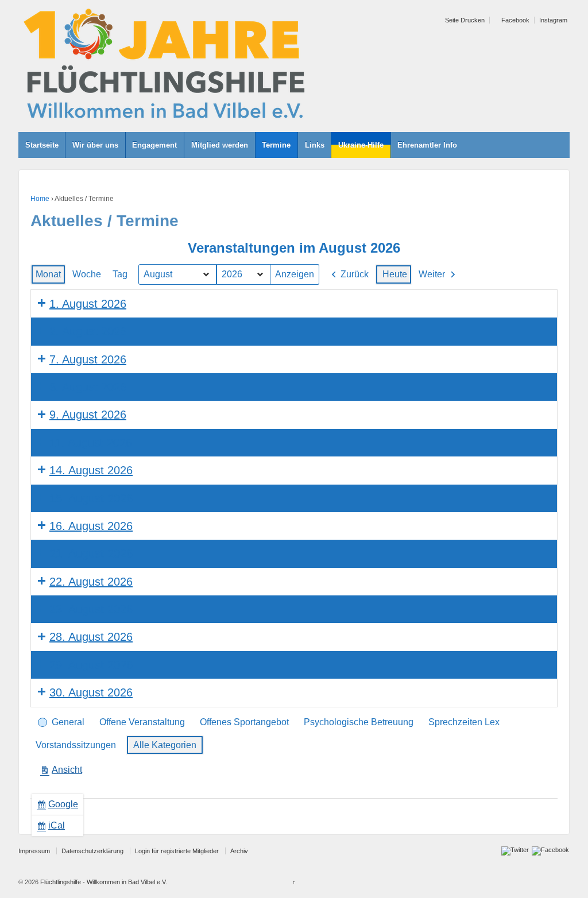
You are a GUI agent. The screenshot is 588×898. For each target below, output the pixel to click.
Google (59, 807)
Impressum (34, 850)
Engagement (154, 145)
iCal (53, 828)
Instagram (553, 20)
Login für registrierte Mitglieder (177, 850)
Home (39, 199)
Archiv (239, 850)
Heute (394, 274)
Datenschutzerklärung (92, 850)
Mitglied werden (219, 145)
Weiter (432, 274)
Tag (120, 274)
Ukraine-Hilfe (361, 145)
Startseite (42, 145)
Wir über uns (95, 145)
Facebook (514, 20)
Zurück (355, 274)
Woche (86, 274)
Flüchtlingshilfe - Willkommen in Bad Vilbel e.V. (102, 881)
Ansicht (63, 772)
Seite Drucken (464, 20)
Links (314, 145)
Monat (48, 274)
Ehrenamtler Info (427, 145)
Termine (276, 145)
